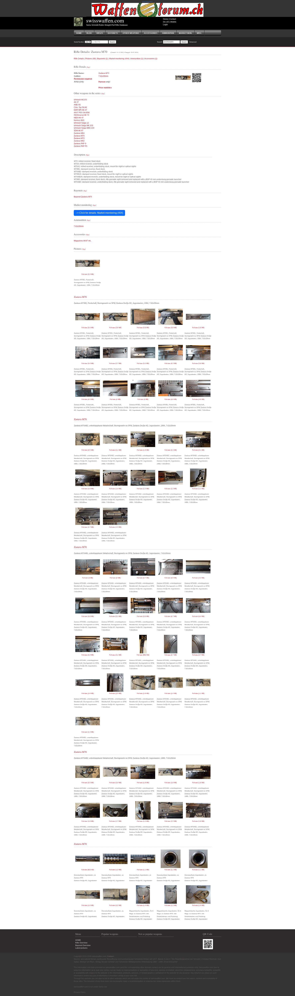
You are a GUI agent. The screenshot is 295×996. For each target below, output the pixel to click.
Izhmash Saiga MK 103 (83, 125)
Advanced (193, 42)
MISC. (199, 33)
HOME (78, 940)
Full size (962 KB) (143, 655)
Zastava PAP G (80, 143)
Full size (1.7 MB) (88, 527)
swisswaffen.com (105, 20)
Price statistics (105, 88)
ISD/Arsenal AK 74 (81, 115)
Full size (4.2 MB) (88, 655)
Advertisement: (147, 1)
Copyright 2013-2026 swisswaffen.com (90, 956)
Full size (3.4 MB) (88, 363)
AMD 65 (77, 105)
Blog (89, 33)
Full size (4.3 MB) (171, 363)
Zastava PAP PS (80, 146)
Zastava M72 (79, 138)
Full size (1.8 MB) (198, 327)
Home (165, 19)
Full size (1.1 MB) (198, 488)
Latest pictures (81, 948)
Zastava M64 (79, 133)
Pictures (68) (90, 59)
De (164, 22)
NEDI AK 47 (79, 118)
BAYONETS (113, 33)
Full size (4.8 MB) (171, 578)
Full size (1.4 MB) (115, 488)
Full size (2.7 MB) (115, 363)
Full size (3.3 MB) (143, 363)
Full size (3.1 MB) (115, 655)
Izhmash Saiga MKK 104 (84, 128)
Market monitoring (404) (119, 59)
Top (88, 67)
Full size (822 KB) (87, 869)
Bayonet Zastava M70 (83, 197)
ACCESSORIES (150, 33)
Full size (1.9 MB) (88, 488)
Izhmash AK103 (80, 100)
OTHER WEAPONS (131, 33)
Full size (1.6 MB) (88, 693)
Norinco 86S (79, 120)
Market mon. (185, 33)
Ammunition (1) (136, 59)
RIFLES (99, 33)
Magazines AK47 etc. (82, 241)
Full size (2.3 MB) (171, 450)
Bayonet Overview (82, 945)
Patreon (101, 82)
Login (165, 25)
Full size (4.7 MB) (143, 578)
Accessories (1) (150, 59)
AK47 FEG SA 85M (81, 113)
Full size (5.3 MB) (115, 616)
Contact (172, 19)
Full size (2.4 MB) (88, 274)
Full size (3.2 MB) (198, 578)
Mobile (173, 22)
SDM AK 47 (78, 131)
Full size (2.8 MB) (115, 327)
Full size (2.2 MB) (115, 905)
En (168, 22)
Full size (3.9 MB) (171, 327)
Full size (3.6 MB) (143, 616)
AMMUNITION (168, 33)
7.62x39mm (103, 76)
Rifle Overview (81, 943)
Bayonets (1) (102, 59)
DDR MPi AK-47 (80, 110)
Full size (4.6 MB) (171, 399)
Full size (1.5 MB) (143, 488)
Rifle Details (79, 59)
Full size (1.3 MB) (171, 488)
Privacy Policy (79, 992)
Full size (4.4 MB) (198, 616)
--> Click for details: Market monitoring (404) (99, 213)
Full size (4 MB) (115, 399)
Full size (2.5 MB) (88, 450)
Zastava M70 (103, 73)
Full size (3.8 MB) (143, 327)
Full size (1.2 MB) (143, 821)
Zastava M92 (79, 141)
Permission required (83, 79)
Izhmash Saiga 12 (81, 123)
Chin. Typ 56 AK (80, 107)
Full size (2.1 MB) (115, 450)
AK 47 (76, 102)
